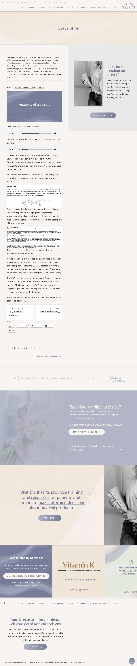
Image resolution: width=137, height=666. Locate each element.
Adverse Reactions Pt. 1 (23, 348)
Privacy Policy (62, 662)
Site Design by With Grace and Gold (42, 662)
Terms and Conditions (77, 662)
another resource (36, 278)
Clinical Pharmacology (46, 356)
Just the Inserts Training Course (29, 87)
